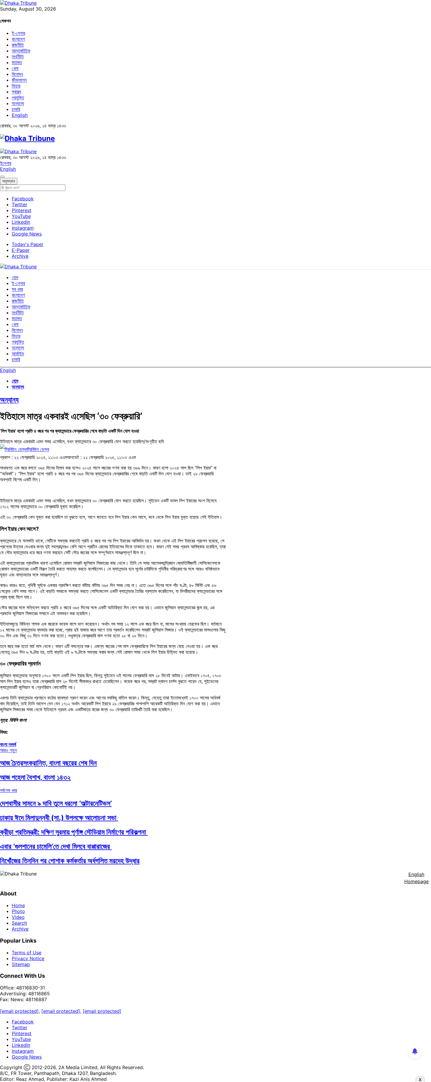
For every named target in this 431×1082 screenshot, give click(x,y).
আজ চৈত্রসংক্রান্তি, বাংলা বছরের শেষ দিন (48, 763)
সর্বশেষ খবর (8, 790)
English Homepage (416, 877)
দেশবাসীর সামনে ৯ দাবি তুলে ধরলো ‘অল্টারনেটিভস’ (56, 803)
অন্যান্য (18, 103)
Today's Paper (27, 244)
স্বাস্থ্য (16, 92)
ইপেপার (5, 163)
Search (19, 923)
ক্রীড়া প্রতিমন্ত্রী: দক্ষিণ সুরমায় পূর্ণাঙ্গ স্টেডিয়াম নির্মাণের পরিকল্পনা (74, 832)
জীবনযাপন (19, 80)
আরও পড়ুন (8, 750)
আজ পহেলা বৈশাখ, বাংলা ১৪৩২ (35, 777)
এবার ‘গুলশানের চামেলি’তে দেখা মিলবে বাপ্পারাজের (56, 846)
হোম (15, 277)
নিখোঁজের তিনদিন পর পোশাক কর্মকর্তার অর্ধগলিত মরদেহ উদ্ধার (70, 860)
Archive (20, 256)
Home (18, 905)
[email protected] (19, 1011)
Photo (18, 911)
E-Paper (21, 250)
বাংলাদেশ (18, 39)
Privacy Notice (28, 958)
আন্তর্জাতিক (21, 51)
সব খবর (17, 289)
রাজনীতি (18, 45)
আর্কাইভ (18, 353)
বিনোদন (17, 74)
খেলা (15, 68)
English (20, 115)
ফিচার (16, 86)
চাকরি (16, 109)
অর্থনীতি (18, 56)
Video (18, 917)
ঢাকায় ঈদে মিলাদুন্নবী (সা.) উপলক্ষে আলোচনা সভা (59, 817)
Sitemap (21, 964)
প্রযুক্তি (18, 97)
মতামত (17, 62)
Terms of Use (26, 952)
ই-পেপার (18, 33)
